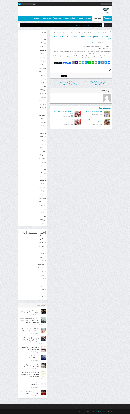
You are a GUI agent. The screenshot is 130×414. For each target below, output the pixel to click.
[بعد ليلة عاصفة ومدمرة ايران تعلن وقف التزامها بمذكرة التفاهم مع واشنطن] (43, 392)
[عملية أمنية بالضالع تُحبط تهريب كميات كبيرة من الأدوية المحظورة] (43, 357)
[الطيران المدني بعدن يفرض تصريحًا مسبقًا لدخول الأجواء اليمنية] (43, 384)
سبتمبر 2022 (42, 198)
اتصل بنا (84, 411)
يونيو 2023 (43, 165)
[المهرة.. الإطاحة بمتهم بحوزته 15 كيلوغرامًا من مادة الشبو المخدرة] (43, 365)
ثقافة (43, 260)
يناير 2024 (43, 140)
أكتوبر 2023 (43, 151)
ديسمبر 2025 (42, 57)
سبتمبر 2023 (42, 155)
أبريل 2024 (43, 129)
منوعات (42, 296)
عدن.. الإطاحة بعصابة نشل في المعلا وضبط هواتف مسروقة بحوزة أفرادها (85, 25)
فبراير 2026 (43, 50)
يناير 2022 (43, 223)
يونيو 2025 (43, 79)
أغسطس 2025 (42, 71)
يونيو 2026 (43, 35)
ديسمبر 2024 (42, 100)
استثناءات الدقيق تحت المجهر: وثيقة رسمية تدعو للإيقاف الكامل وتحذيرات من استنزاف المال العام (29, 374)
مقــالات (42, 293)
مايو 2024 (43, 126)
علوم (43, 278)
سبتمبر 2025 (42, 68)
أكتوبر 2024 (43, 108)
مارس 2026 (43, 46)
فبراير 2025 (43, 93)
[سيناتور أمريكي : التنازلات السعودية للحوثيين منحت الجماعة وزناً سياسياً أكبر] (43, 311)
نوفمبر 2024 (43, 104)
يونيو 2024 (43, 122)
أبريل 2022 (43, 216)
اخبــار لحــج (97, 18)
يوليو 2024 (43, 118)
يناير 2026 (43, 53)
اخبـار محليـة (41, 242)
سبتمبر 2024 (42, 111)
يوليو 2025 (43, 75)
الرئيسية (105, 32)
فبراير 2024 (43, 136)
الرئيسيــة (107, 18)
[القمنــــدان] (106, 12)
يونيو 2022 (43, 209)
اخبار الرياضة (41, 246)
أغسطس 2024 (42, 115)
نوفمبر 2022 (43, 191)
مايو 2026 (43, 39)
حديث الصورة (46, 18)
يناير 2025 (43, 97)
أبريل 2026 (43, 43)
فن (43, 282)
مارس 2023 (43, 176)
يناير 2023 (43, 183)
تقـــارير (88, 18)
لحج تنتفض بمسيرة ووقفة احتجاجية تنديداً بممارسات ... (92, 120)
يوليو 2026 (43, 32)
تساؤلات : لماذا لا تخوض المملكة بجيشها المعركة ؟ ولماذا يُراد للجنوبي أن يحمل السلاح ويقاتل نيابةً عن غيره (29, 320)
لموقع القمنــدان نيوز (95, 411)
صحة (43, 271)
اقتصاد (42, 249)
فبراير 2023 (43, 180)
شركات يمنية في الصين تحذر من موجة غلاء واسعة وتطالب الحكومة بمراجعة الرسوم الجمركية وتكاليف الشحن (30, 339)
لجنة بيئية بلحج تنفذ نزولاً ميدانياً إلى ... (93, 111)
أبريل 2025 (43, 86)
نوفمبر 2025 (43, 61)
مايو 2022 (43, 212)
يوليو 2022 (43, 205)
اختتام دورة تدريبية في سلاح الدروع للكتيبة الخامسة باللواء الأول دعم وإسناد (98, 83)
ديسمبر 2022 (42, 187)
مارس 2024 (43, 133)
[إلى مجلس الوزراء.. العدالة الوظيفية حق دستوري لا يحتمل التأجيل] (43, 349)
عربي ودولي (41, 275)
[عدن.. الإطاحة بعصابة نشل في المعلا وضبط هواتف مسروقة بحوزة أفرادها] (43, 330)
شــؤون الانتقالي (69, 18)
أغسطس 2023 (42, 158)
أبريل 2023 (43, 173)
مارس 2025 (43, 90)
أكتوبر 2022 (43, 194)
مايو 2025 (43, 82)
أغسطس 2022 (42, 201)
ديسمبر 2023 (42, 144)
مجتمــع (81, 18)
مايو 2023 (43, 169)
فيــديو (36, 18)
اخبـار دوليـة (57, 18)
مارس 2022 (43, 220)
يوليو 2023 (43, 162)
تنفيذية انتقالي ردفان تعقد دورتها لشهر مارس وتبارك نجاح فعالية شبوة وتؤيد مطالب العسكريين (65, 83)
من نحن (80, 411)
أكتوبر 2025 (43, 64)
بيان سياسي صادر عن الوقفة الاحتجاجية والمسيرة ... (63, 112)
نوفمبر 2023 (43, 147)
